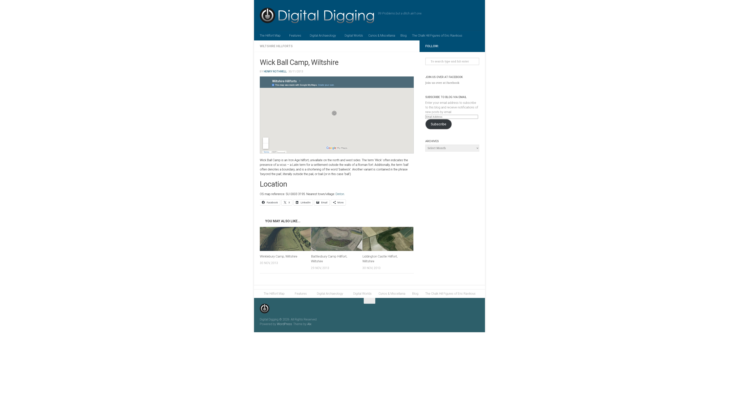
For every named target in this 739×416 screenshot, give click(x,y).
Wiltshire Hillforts (276, 46)
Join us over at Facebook (444, 77)
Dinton (340, 194)
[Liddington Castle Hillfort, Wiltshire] (387, 239)
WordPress (284, 324)
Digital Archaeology (323, 35)
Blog (403, 35)
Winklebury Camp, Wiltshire (278, 256)
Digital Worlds (354, 35)
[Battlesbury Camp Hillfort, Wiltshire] (336, 239)
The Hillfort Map (270, 35)
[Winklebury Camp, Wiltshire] (285, 239)
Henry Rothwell (275, 71)
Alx (309, 324)
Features (295, 35)
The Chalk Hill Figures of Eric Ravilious (437, 35)
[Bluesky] (477, 45)
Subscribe (438, 124)
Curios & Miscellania (381, 35)
